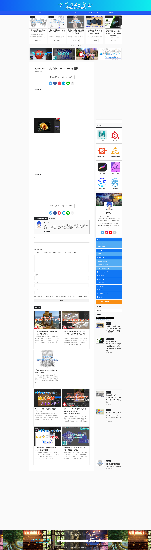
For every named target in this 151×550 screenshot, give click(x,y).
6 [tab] (78, 45)
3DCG (100, 250)
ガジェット (101, 282)
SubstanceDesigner (103, 264)
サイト (36, 289)
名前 (36, 275)
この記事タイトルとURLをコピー (62, 77)
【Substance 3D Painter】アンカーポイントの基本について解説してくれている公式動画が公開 (114, 346)
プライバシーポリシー (67, 534)
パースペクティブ (93, 12)
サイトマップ (78, 534)
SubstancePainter (102, 261)
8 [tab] (82, 45)
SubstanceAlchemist (103, 268)
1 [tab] (70, 45)
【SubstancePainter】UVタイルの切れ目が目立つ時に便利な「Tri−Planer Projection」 (75, 411)
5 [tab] (77, 45)
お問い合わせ (86, 534)
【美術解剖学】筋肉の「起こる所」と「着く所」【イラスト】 (57, 31)
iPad (76, 12)
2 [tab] (71, 45)
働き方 (100, 297)
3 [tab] (73, 45)
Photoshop (101, 279)
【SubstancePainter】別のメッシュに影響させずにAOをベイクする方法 (74, 334)
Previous (30, 30)
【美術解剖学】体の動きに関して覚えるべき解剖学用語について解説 (76, 31)
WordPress (101, 289)
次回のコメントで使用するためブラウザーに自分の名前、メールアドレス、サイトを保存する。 (62, 296)
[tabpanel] (38, 30)
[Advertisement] (61, 104)
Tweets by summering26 (103, 320)
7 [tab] (80, 45)
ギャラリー (94, 534)
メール (36, 282)
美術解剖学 (111, 12)
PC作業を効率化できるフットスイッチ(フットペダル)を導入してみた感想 (94, 31)
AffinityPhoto (101, 246)
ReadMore (38, 40)
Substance (58, 12)
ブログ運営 (101, 286)
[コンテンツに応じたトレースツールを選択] (63, 83)
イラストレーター (103, 293)
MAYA (40, 12)
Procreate (100, 243)
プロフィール (57, 534)
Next (120, 30)
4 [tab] (75, 45)
